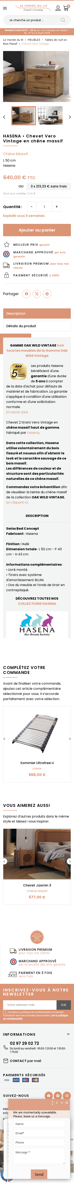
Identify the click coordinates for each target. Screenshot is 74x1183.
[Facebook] (49, 1096)
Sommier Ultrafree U (37, 763)
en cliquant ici (17, 502)
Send (39, 1174)
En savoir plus (17, 412)
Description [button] (15, 313)
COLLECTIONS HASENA (37, 603)
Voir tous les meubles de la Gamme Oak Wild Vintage (37, 350)
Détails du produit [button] (21, 326)
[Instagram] (67, 1096)
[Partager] (26, 294)
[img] (67, 1102)
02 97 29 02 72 (24, 1043)
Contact (25, 1061)
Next (70, 739)
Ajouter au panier (37, 230)
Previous (4, 739)
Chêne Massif (15, 153)
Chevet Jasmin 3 (37, 885)
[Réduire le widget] (62, 1102)
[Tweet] (37, 294)
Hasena (33, 432)
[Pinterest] (47, 294)
